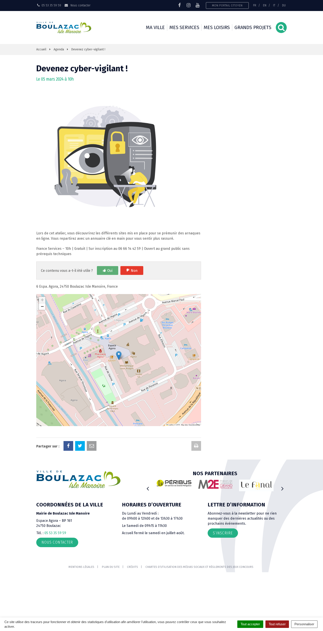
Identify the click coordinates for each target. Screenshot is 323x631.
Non (134, 271)
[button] (119, 355)
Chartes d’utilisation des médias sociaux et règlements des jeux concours (199, 566)
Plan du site (111, 566)
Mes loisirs (217, 27)
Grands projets (252, 27)
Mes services (184, 27)
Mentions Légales (81, 566)
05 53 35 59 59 (55, 533)
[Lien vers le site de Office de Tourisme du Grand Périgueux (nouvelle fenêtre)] (256, 485)
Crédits (132, 566)
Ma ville (155, 27)
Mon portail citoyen (227, 5)
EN (264, 5)
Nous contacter (80, 5)
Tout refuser (277, 624)
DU (284, 5)
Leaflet (170, 424)
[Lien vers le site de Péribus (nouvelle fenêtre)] (174, 483)
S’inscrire (223, 533)
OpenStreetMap (194, 424)
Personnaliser (304, 624)
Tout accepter (250, 624)
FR (254, 5)
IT (274, 5)
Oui (110, 271)
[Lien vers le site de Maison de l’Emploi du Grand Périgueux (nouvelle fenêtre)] (215, 484)
